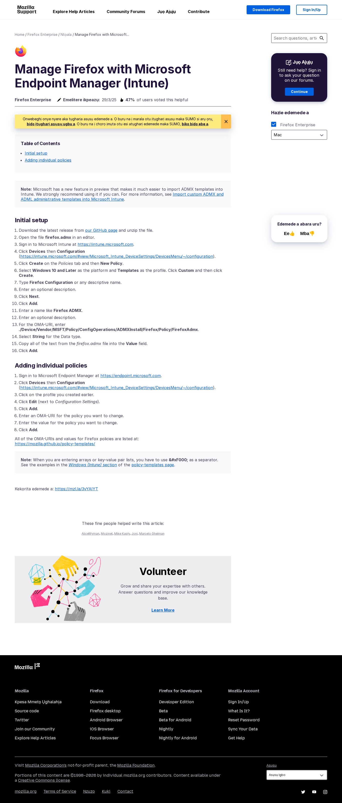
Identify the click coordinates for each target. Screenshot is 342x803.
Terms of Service (60, 791)
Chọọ (322, 38)
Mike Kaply (122, 533)
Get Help (236, 738)
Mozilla (27, 667)
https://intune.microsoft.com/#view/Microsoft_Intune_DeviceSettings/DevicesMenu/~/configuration (116, 256)
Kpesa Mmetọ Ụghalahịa (38, 702)
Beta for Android (175, 720)
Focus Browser (104, 738)
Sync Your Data (243, 729)
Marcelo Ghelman (151, 533)
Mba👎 (307, 233)
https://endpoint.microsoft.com (130, 375)
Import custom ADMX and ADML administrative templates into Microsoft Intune (122, 197)
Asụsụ (271, 765)
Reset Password (244, 720)
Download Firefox (268, 10)
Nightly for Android (178, 738)
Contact (125, 791)
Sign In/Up (312, 10)
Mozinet (107, 533)
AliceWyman (90, 533)
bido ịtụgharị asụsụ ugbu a (51, 124)
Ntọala (66, 34)
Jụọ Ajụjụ (166, 11)
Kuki (106, 791)
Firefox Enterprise (42, 34)
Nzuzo (89, 791)
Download (100, 702)
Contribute (199, 11)
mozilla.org (26, 791)
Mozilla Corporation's (46, 765)
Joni (134, 533)
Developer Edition (176, 702)
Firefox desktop (105, 711)
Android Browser (106, 720)
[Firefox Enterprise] (21, 51)
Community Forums (126, 11)
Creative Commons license (44, 780)
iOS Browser (102, 729)
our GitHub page (101, 230)
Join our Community (35, 729)
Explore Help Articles (74, 11)
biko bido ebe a (195, 124)
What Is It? (239, 711)
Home (19, 34)
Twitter (22, 720)
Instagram (325, 792)
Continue (299, 91)
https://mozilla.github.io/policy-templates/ (55, 443)
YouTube (314, 792)
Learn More (163, 610)
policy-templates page (152, 464)
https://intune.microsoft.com (105, 244)
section (93, 464)
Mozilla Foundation (136, 765)
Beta (163, 711)
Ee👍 (289, 233)
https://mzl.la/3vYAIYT (76, 488)
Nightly (166, 729)
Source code (27, 711)
